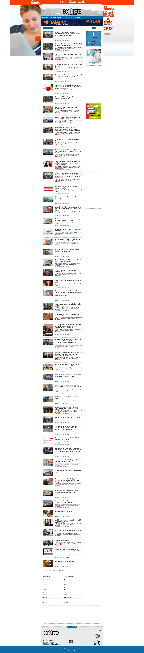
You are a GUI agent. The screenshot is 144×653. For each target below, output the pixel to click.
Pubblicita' (71, 642)
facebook (98, 634)
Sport (63, 17)
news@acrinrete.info (75, 636)
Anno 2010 (45, 587)
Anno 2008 (45, 592)
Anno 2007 (45, 594)
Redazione (71, 640)
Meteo (69, 17)
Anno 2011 (45, 584)
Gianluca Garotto (54, 643)
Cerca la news (77, 17)
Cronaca (51, 17)
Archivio (46, 17)
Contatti (72, 17)
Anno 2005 (45, 599)
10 (64, 570)
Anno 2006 (45, 597)
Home (43, 17)
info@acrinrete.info (75, 635)
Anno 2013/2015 (46, 579)
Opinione (59, 17)
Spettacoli (66, 602)
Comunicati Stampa (68, 597)
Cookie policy (70, 650)
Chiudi (74, 650)
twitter (98, 636)
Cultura (65, 594)
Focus (65, 592)
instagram (97, 635)
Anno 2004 (45, 602)
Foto (66, 17)
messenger (98, 637)
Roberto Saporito (55, 644)
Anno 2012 (45, 582)
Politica (55, 17)
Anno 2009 (45, 589)
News (65, 582)
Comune (65, 599)
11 (66, 570)
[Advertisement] (93, 83)
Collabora (71, 641)
